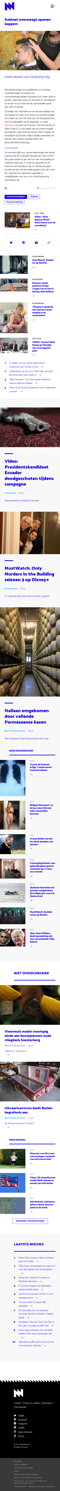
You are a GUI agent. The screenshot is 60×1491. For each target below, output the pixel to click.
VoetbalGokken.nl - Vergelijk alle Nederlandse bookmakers (34, 1486)
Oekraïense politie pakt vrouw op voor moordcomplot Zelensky (36, 1344)
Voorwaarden (20, 1407)
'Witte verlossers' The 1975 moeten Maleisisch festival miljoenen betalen (30, 381)
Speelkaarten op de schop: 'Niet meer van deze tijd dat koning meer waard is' (31, 373)
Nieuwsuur (10, 125)
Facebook (22, 1420)
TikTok (20, 1436)
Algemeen (37, 279)
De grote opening (14, 202)
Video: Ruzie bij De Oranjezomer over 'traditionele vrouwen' (32, 389)
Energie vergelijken (20, 1464)
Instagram (22, 1424)
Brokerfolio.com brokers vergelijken (26, 1474)
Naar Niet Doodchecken (30, 1221)
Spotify (20, 1428)
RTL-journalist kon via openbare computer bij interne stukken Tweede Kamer (35, 1314)
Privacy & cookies (31, 1403)
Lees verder (10, 231)
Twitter (20, 1416)
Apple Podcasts (24, 1432)
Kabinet (34, 196)
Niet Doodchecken (15, 731)
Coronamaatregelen (15, 196)
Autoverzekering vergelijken (23, 1468)
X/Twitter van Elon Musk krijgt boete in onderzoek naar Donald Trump (27, 365)
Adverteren (47, 1403)
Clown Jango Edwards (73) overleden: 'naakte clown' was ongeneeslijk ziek (35, 1332)
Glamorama (38, 256)
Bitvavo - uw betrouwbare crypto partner (28, 1477)
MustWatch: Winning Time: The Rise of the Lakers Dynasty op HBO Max (36, 1324)
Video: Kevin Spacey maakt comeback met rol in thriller (36, 1260)
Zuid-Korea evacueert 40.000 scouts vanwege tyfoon (35, 1296)
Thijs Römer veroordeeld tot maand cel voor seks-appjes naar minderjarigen (36, 1267)
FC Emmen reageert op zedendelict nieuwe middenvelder (34, 1288)
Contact (17, 1403)
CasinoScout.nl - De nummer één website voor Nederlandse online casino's (30, 1482)
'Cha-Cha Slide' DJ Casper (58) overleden (32, 1304)
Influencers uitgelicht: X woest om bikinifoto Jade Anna (34, 1279)
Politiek (36, 338)
